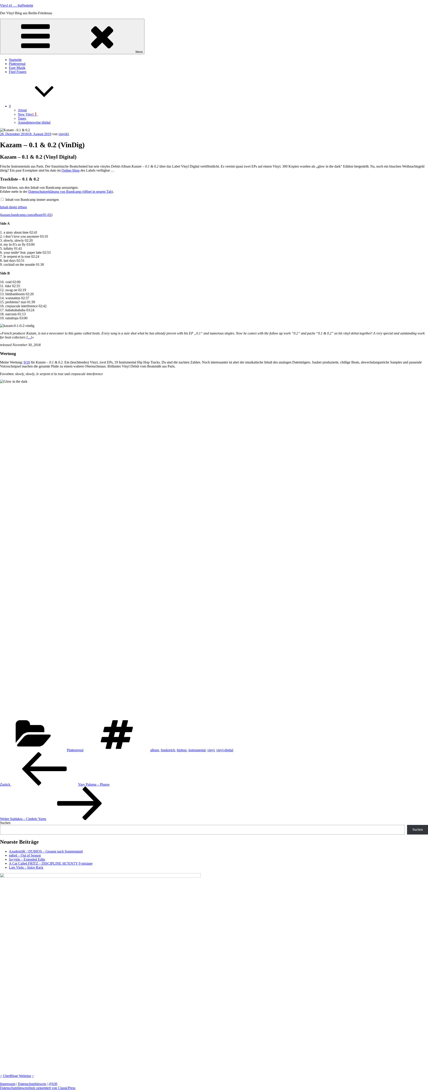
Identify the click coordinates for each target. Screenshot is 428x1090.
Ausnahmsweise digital (34, 122)
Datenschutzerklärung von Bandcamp (70, 191)
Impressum (7, 1084)
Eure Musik (17, 68)
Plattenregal (17, 64)
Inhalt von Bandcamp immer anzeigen (32, 199)
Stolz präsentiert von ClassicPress (51, 1088)
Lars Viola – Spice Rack (26, 867)
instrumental (197, 750)
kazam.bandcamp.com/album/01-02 (26, 215)
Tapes (22, 118)
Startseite (15, 60)
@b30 (53, 1084)
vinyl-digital (224, 750)
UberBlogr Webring (17, 1076)
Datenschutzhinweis (32, 1084)
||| (10, 106)
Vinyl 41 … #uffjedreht (16, 5)
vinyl (210, 750)
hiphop (182, 750)
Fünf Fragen (17, 72)
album (154, 750)
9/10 (27, 362)
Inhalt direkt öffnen (13, 207)
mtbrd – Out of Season (25, 855)
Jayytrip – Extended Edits (27, 859)
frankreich (168, 750)
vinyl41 (63, 134)
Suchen (5, 823)
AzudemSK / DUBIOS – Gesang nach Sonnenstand (46, 851)
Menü (139, 52)
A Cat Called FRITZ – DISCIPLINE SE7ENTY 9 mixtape (51, 863)
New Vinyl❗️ (28, 114)
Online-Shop (71, 170)
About (22, 110)
